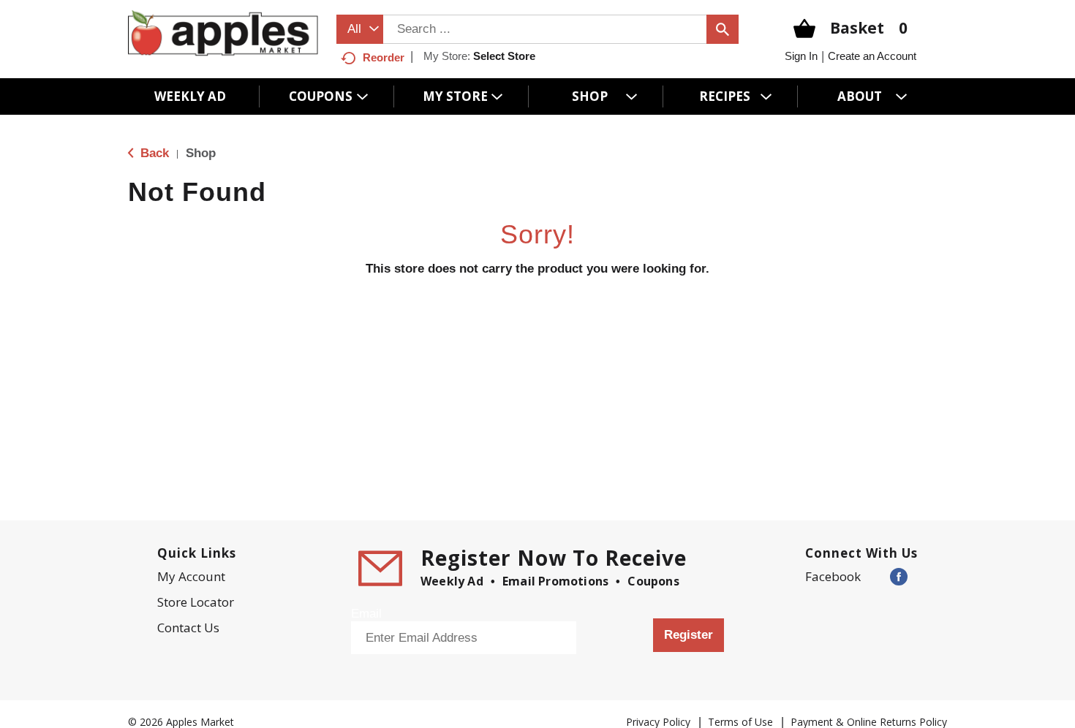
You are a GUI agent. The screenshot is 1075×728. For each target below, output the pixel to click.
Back (153, 153)
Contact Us (188, 627)
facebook (833, 576)
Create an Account (872, 56)
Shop (201, 153)
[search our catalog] (722, 29)
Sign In (801, 56)
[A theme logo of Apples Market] (223, 32)
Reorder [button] (383, 57)
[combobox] (359, 29)
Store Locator (195, 602)
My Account (191, 576)
